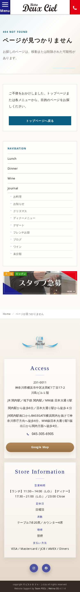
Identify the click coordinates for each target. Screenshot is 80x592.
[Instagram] (34, 568)
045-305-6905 (42, 433)
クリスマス (20, 211)
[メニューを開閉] (5, 7)
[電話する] (75, 7)
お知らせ (18, 204)
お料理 (17, 196)
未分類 (17, 254)
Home (6, 314)
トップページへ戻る (40, 121)
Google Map (40, 447)
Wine (11, 178)
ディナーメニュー (24, 218)
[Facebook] (46, 568)
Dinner (13, 168)
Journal (13, 188)
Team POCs (40, 588)
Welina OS (53, 588)
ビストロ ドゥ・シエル (36, 584)
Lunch (12, 158)
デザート (18, 225)
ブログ (17, 239)
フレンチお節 (21, 232)
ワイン (17, 247)
